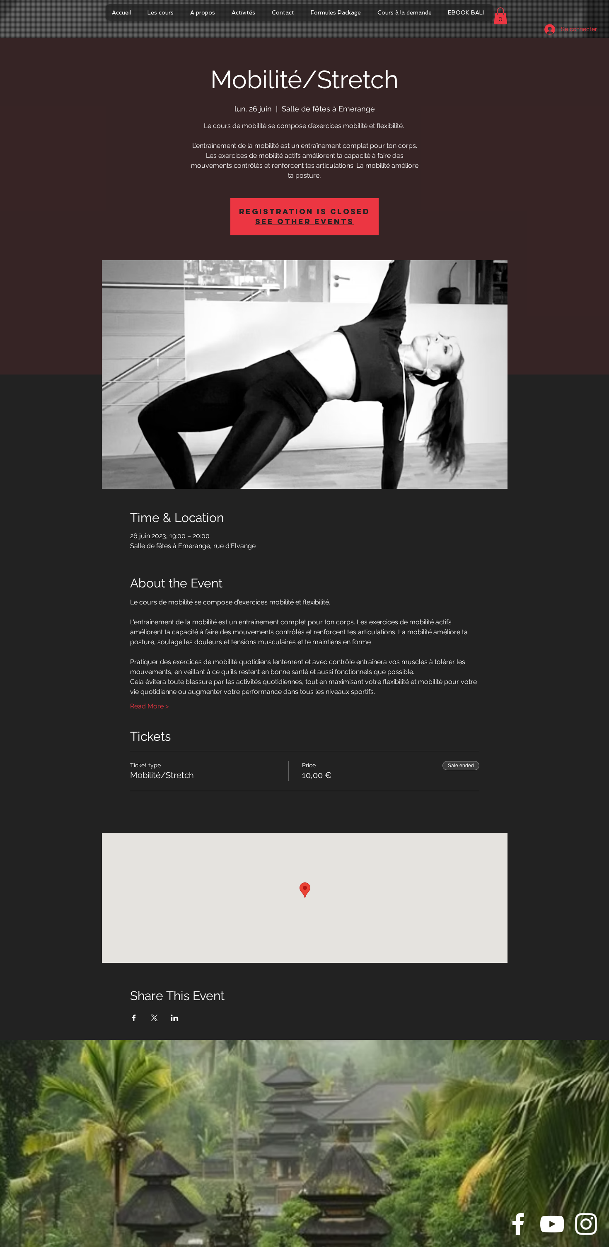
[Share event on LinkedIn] (175, 1018)
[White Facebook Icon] (518, 1224)
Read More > (149, 706)
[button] (500, 15)
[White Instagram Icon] (586, 1224)
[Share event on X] (154, 1018)
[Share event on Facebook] (134, 1018)
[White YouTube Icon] (552, 1224)
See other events (304, 221)
